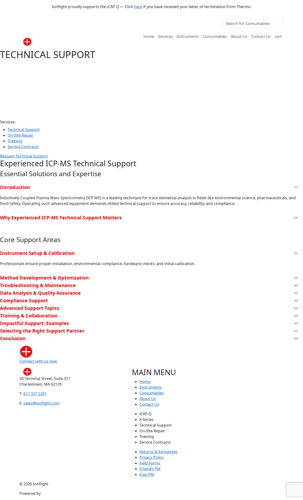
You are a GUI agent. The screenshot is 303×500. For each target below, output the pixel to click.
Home (148, 36)
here (138, 6)
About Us (239, 36)
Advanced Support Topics (29, 308)
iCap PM (146, 474)
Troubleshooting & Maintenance (38, 285)
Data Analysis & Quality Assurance (40, 293)
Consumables (215, 36)
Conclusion (13, 338)
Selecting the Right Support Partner (42, 331)
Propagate (51, 493)
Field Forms (149, 463)
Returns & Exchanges (158, 451)
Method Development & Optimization (44, 278)
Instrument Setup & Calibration (37, 253)
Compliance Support (24, 300)
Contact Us (261, 36)
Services (165, 36)
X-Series (146, 419)
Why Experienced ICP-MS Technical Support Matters (61, 217)
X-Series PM (149, 468)
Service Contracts (23, 146)
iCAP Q (145, 413)
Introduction (15, 187)
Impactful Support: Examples (34, 323)
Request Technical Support (24, 156)
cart (278, 36)
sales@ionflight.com (41, 403)
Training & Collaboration (29, 315)
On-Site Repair (20, 135)
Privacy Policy (151, 457)
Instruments (188, 36)
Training (15, 141)
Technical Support (24, 129)
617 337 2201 (35, 393)
